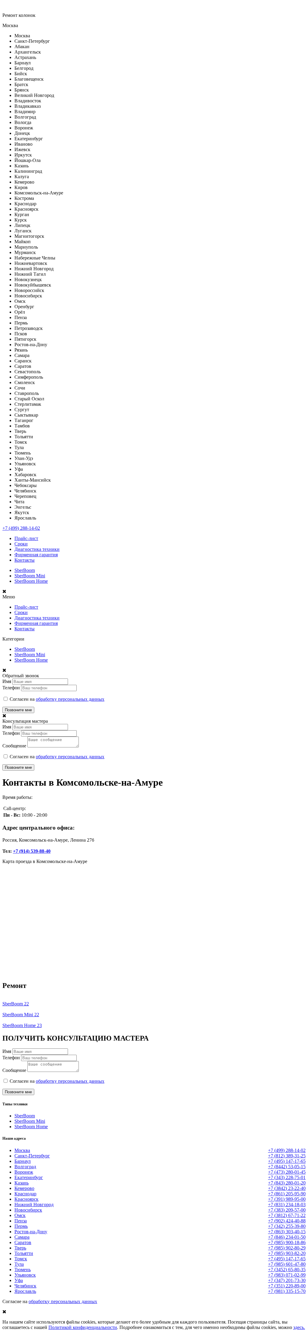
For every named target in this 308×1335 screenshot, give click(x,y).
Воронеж (23, 1172)
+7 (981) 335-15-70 (287, 1291)
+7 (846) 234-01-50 (287, 1237)
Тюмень (22, 1269)
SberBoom (24, 570)
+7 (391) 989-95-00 (287, 1199)
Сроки (21, 543)
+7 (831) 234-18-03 (287, 1204)
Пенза (20, 1220)
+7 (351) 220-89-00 (287, 1285)
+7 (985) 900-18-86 (287, 1242)
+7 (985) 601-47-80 (287, 1264)
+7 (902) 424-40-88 (287, 1220)
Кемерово (24, 1188)
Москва (22, 1150)
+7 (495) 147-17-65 (287, 1161)
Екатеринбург (28, 1177)
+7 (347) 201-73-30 (287, 1280)
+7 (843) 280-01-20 (287, 1182)
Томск (20, 1258)
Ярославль (25, 1291)
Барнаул (22, 1161)
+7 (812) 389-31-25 (287, 1155)
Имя (6, 681)
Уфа (18, 1280)
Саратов (22, 1242)
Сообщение (14, 745)
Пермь (21, 1226)
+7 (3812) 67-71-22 (287, 1215)
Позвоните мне (18, 710)
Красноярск (26, 1199)
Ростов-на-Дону (30, 1231)
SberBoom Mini (29, 575)
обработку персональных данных (70, 699)
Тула (19, 1264)
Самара (21, 1237)
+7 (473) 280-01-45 (287, 1172)
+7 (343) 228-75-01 (287, 1177)
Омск (20, 1215)
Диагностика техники (37, 549)
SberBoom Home (31, 581)
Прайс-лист (26, 538)
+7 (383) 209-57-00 (287, 1209)
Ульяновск (25, 1275)
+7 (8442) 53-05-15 (287, 1166)
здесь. (299, 1327)
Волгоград (25, 1166)
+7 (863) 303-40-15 (287, 1231)
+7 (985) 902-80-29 (287, 1247)
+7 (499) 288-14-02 (21, 528)
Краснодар (25, 1193)
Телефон (11, 687)
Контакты (24, 560)
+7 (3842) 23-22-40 (287, 1188)
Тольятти (23, 1253)
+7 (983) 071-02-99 (287, 1275)
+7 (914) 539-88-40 (32, 851)
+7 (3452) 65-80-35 (287, 1269)
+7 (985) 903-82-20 (287, 1253)
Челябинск (25, 1285)
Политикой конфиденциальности (82, 1327)
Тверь (20, 1247)
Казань (21, 1182)
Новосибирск (28, 1209)
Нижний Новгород (34, 1204)
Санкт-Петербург (32, 1155)
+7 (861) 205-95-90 (287, 1193)
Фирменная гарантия (36, 554)
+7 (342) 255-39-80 (287, 1226)
